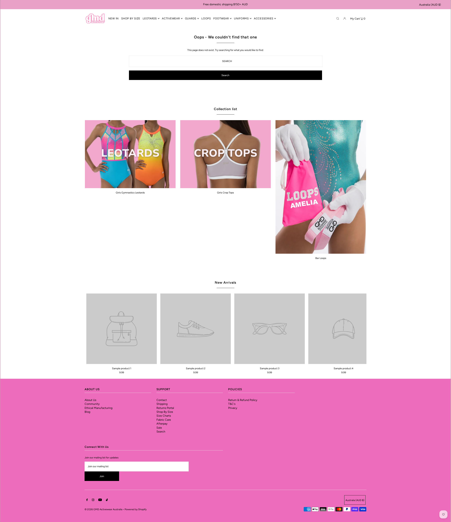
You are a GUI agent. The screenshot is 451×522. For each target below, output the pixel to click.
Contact (161, 400)
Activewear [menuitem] (171, 18)
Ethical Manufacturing (98, 408)
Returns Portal (165, 408)
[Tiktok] (107, 500)
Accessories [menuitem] (263, 18)
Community (92, 404)
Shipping (162, 404)
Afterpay (161, 423)
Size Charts (163, 415)
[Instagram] (93, 500)
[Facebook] (87, 500)
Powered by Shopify (136, 509)
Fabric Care (163, 419)
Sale (159, 427)
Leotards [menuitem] (150, 18)
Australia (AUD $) (430, 4)
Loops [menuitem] (206, 18)
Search (160, 431)
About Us (90, 400)
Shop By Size (164, 411)
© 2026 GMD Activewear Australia (103, 509)
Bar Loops (320, 258)
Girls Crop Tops (225, 192)
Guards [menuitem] (190, 18)
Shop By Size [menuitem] (130, 18)
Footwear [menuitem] (221, 18)
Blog (87, 411)
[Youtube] (100, 500)
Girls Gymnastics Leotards (130, 192)
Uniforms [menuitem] (241, 18)
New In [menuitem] (113, 18)
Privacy (232, 408)
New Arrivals (225, 282)
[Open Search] (337, 18)
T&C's (231, 404)
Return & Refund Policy (242, 400)
